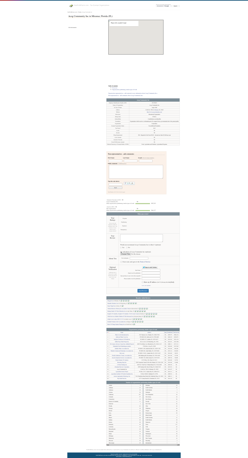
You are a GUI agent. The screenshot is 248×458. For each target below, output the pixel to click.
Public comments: (117, 164)
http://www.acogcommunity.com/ (154, 112)
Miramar (156, 110)
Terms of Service (145, 262)
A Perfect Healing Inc (122, 364)
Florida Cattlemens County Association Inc (122, 355)
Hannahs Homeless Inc (112, 303)
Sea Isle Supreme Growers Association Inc (122, 357)
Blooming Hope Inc (121, 362)
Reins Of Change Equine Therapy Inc (116, 324)
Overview (114, 88)
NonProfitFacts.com (72, 12)
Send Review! (143, 291)
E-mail (146, 158)
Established (170, 332)
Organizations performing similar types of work (124, 89)
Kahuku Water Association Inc (122, 348)
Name (122, 332)
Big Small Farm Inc (121, 378)
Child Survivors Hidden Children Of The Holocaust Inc (120, 316)
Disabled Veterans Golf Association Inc (116, 321)
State (165, 332)
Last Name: (126, 158)
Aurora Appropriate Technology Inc (122, 376)
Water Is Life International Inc (122, 334)
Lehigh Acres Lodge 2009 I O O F (115, 319)
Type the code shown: (113, 181)
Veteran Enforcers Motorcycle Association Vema (118, 308)
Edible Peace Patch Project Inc (122, 341)
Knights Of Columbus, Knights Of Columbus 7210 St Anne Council (123, 313)
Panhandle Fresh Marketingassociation (122, 346)
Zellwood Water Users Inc (122, 337)
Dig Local (122, 353)
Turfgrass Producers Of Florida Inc (122, 339)
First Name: (111, 158)
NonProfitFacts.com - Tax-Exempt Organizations (91, 5)
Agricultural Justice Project (122, 371)
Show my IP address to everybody (159, 282)
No (129, 247)
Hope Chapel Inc (111, 306)
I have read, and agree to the (136, 262)
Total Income (176, 332)
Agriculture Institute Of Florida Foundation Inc (122, 374)
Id (107, 332)
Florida (79, 12)
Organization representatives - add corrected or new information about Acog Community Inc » (133, 93)
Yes (123, 247)
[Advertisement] (143, 70)
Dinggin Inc (110, 300)
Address (149, 332)
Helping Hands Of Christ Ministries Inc (116, 311)
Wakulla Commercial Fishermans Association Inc (122, 351)
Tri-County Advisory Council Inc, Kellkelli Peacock (122, 344)
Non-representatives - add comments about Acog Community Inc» (125, 95)
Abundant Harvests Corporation (122, 367)
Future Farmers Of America (121, 360)
